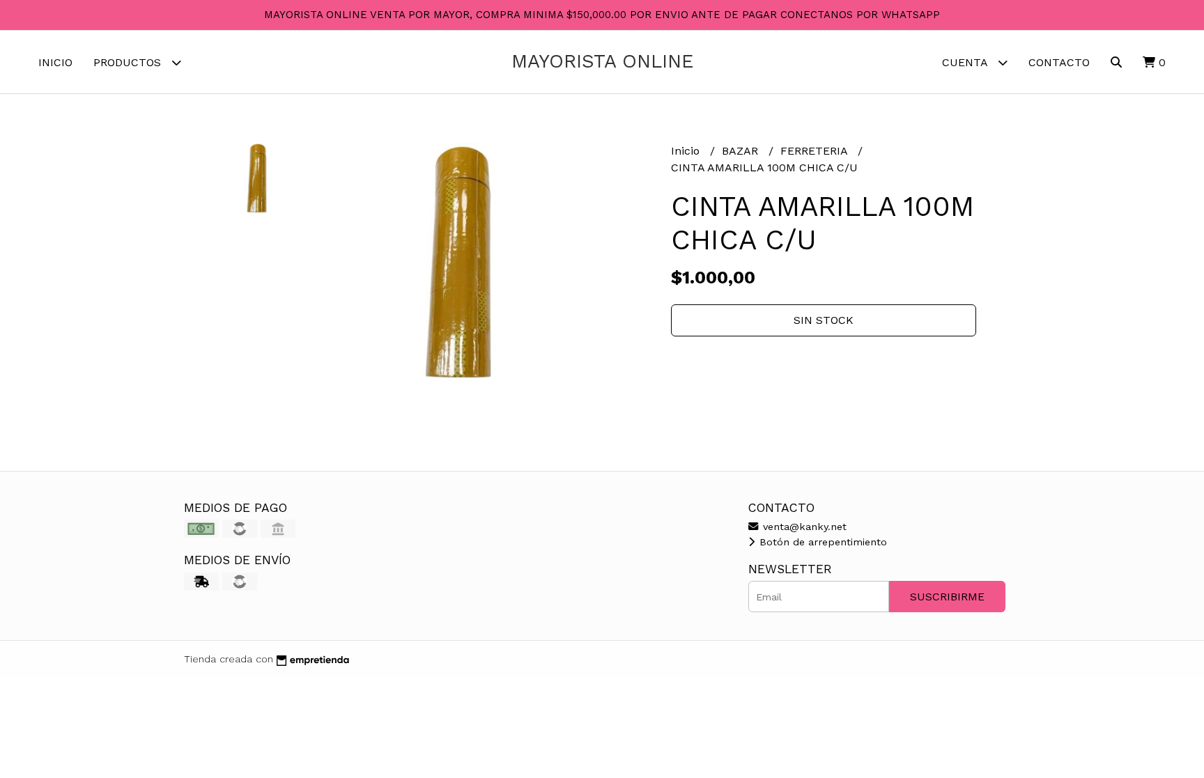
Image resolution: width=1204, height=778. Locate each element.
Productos (128, 62)
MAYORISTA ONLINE (602, 61)
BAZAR (742, 150)
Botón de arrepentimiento (821, 541)
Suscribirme (947, 596)
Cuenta (966, 62)
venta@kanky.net (803, 526)
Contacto (1059, 62)
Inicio (55, 62)
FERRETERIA (815, 150)
